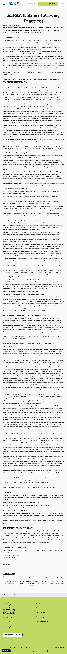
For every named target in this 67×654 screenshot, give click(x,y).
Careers (23, 647)
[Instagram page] (9, 627)
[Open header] (4, 3)
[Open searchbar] (63, 3)
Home (38, 603)
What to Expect (41, 617)
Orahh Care (29, 647)
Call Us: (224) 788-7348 (30, 3)
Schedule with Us (48, 3)
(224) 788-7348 (6, 622)
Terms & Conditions (15, 647)
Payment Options (42, 621)
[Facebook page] (4, 627)
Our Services (40, 608)
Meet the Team (41, 612)
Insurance (39, 626)
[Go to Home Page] (14, 3)
